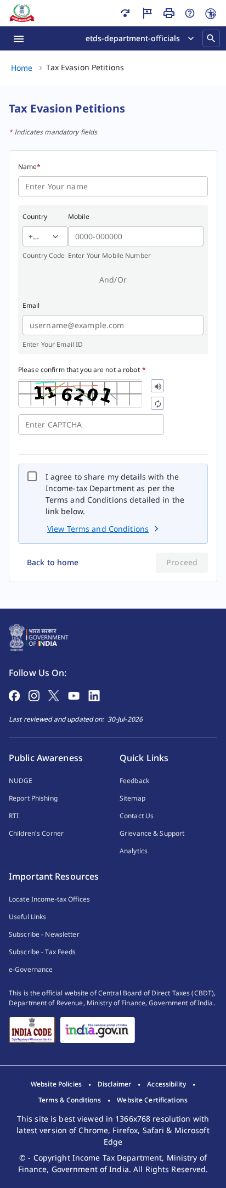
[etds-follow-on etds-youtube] (74, 695)
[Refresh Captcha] (157, 403)
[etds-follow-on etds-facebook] (14, 695)
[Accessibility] (210, 13)
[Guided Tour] (147, 13)
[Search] (211, 38)
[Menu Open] (19, 38)
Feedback (134, 780)
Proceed (181, 562)
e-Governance (31, 969)
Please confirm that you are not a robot (82, 369)
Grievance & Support (152, 833)
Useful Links (27, 916)
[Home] (22, 13)
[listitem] (56, 1084)
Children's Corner (36, 833)
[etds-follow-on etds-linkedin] (94, 695)
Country (34, 216)
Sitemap (132, 798)
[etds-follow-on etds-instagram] (34, 695)
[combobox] (28, 236)
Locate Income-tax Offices (49, 899)
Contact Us (137, 815)
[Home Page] (39, 636)
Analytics (134, 850)
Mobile (78, 216)
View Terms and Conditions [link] (98, 528)
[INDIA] (97, 1030)
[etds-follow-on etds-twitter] (53, 695)
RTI (14, 815)
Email (31, 305)
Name (29, 166)
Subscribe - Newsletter (44, 934)
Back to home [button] (52, 562)
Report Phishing (33, 798)
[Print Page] (169, 13)
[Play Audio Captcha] (157, 385)
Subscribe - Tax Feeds (42, 951)
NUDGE (21, 780)
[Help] (189, 13)
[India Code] (32, 1030)
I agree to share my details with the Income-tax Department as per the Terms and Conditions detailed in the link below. (115, 493)
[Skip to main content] (125, 13)
